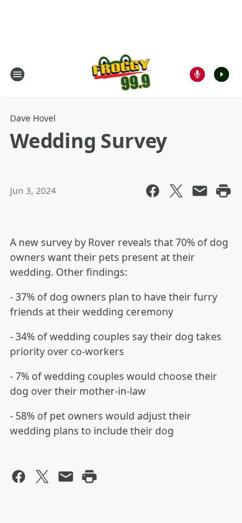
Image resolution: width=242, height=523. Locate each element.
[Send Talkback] (197, 74)
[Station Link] (121, 74)
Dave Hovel (33, 118)
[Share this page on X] (176, 191)
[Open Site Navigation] (17, 74)
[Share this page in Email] (199, 191)
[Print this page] (223, 191)
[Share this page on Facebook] (152, 191)
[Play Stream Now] (221, 74)
